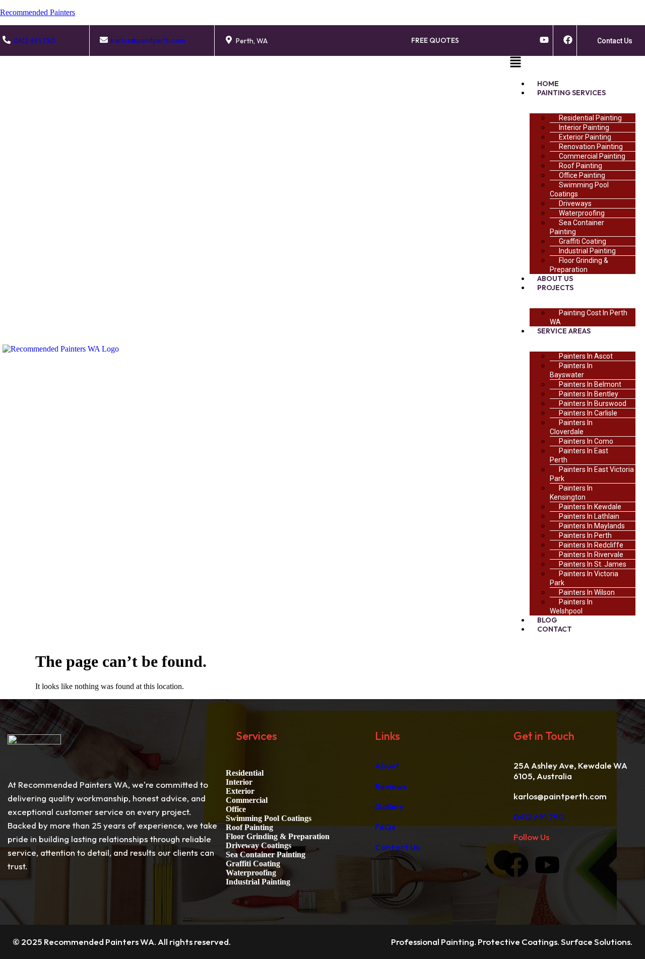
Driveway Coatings (258, 845)
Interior (239, 782)
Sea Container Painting (577, 227)
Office (236, 809)
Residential (245, 773)
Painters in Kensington (571, 492)
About (387, 765)
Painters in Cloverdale (571, 427)
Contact (554, 629)
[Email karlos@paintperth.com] (104, 40)
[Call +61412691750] (7, 40)
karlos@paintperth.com (148, 40)
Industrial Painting (258, 881)
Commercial (247, 800)
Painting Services (571, 92)
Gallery (389, 806)
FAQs (385, 826)
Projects (555, 287)
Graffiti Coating (253, 863)
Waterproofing (251, 872)
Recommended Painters (37, 12)
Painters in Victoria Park (584, 578)
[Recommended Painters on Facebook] (567, 39)
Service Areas (564, 330)
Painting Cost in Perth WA (588, 317)
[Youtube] (547, 864)
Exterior (240, 791)
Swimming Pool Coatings (579, 189)
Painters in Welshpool (571, 606)
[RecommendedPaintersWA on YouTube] (544, 39)
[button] (575, 63)
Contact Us (397, 847)
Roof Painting (249, 827)
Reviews (391, 786)
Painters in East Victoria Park (592, 474)
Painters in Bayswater (571, 370)
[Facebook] (516, 864)
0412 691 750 (34, 40)
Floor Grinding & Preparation (579, 264)
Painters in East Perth (579, 455)
